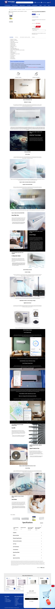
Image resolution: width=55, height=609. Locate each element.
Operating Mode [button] (16, 552)
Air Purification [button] (16, 546)
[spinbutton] (33, 27)
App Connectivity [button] (16, 558)
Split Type (23, 9)
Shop (12, 9)
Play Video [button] (27, 385)
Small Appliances (34, 5)
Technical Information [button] (17, 541)
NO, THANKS (31, 601)
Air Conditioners (19, 9)
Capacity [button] (14, 532)
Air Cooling (28, 5)
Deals (49, 5)
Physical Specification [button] (17, 538)
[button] (34, 26)
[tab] (11, 37)
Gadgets (40, 5)
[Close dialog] (53, 586)
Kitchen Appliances (15, 5)
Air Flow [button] (14, 543)
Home (10, 9)
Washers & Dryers (22, 5)
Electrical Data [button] (16, 535)
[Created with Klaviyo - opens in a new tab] (39, 608)
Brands (45, 5)
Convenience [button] (15, 549)
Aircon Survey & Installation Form (33, 67)
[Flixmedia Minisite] (39, 14)
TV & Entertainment (7, 5)
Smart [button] (14, 555)
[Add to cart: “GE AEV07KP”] (14, 588)
